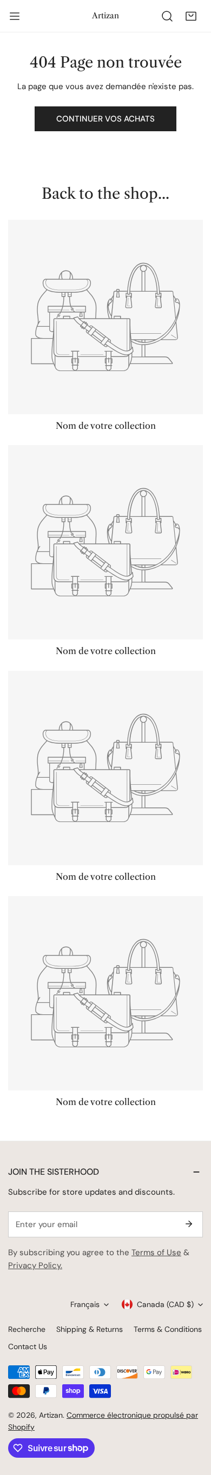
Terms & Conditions (168, 1329)
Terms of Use (156, 1252)
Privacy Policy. (35, 1265)
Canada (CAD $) (165, 1304)
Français (85, 1304)
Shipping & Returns (89, 1329)
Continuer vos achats (105, 118)
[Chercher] (167, 16)
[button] (191, 16)
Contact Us (27, 1346)
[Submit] (189, 1223)
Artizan (51, 1415)
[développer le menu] (14, 16)
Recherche (26, 1329)
